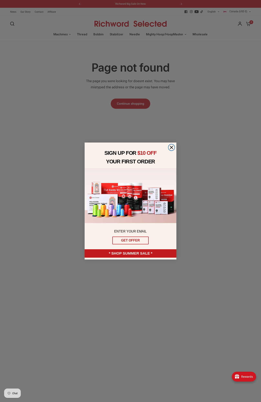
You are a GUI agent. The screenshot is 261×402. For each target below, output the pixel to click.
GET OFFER (130, 240)
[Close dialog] (171, 147)
